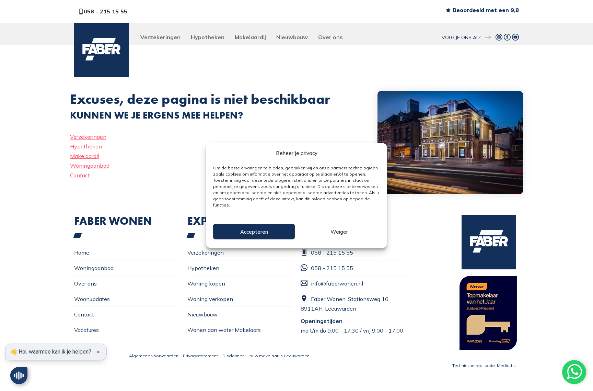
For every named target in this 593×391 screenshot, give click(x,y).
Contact (80, 175)
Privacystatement (200, 355)
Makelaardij (250, 37)
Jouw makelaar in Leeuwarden (279, 355)
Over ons (330, 37)
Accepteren (254, 231)
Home (81, 252)
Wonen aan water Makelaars (224, 329)
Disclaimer (233, 355)
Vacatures (86, 329)
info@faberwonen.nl (337, 283)
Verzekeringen (160, 37)
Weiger (339, 231)
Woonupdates (92, 298)
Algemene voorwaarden (153, 355)
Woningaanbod (89, 165)
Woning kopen (206, 283)
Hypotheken (207, 37)
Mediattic (506, 365)
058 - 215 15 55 (105, 11)
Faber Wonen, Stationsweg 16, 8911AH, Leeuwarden (345, 303)
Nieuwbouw (292, 37)
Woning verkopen (210, 298)
